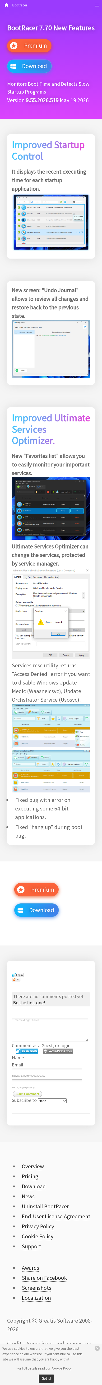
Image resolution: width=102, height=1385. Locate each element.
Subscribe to (25, 1100)
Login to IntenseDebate (27, 1051)
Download (33, 66)
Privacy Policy (38, 1226)
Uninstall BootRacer (45, 1206)
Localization (36, 1297)
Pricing (30, 1176)
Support (31, 1246)
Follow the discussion (16, 979)
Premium (34, 45)
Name (18, 1057)
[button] (97, 5)
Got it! (46, 1378)
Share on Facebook (44, 1277)
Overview (33, 1166)
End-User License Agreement (56, 1216)
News (28, 1196)
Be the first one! (29, 1002)
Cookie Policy (62, 1368)
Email (17, 1065)
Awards (30, 1267)
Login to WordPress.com (58, 1051)
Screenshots (36, 1287)
